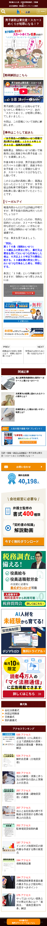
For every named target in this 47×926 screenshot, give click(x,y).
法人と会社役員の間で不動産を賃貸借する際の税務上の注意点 (29, 814)
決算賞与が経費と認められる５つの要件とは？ (30, 395)
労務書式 (9, 716)
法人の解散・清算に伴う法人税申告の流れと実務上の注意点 (29, 779)
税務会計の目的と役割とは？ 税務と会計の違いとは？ (12, 353)
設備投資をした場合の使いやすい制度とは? (30, 410)
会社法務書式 (12, 710)
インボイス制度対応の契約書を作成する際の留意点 (29, 849)
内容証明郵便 (12, 713)
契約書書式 (11, 720)
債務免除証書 (23, 863)
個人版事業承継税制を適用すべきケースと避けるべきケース (30, 379)
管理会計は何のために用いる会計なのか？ (35, 352)
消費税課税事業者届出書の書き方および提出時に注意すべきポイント (29, 884)
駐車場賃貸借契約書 (27, 828)
